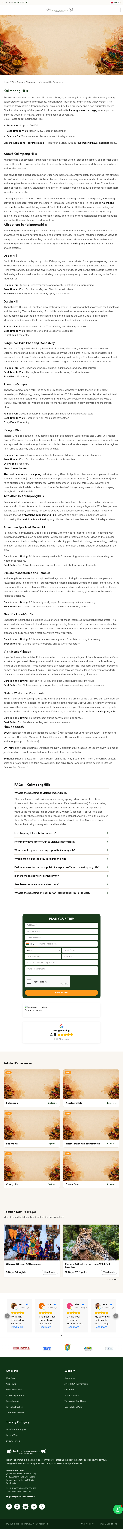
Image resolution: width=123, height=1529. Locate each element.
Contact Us (69, 1377)
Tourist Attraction (14, 1406)
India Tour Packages (16, 1429)
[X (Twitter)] (42, 1507)
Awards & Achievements (76, 1383)
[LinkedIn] (25, 1507)
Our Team (69, 1389)
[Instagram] (17, 1507)
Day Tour (10, 1377)
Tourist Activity (13, 1401)
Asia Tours (11, 1383)
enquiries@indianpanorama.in (21, 1496)
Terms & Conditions (108, 1523)
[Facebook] (9, 1507)
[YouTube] (34, 1507)
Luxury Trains (12, 1435)
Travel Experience (15, 1395)
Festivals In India (14, 1389)
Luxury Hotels (13, 1440)
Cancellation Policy (73, 1406)
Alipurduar (31, 82)
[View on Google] (14, 1306)
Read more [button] (17, 1326)
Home (6, 82)
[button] (7, 1315)
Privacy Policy (71, 1395)
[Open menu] (118, 10)
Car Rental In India (15, 1412)
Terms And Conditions (75, 1401)
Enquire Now (61, 992)
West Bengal (17, 82)
